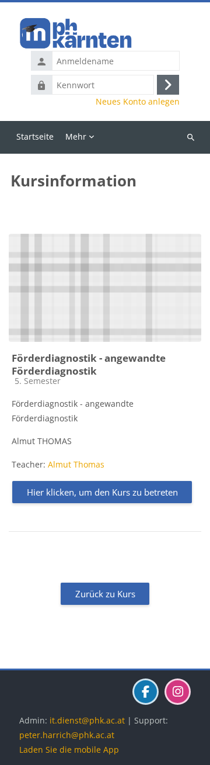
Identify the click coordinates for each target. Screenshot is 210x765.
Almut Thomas (76, 464)
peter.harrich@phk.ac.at (66, 734)
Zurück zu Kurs (105, 594)
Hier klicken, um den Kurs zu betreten (102, 492)
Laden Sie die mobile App (69, 749)
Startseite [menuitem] (35, 136)
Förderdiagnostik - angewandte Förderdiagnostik (89, 364)
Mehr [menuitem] (75, 136)
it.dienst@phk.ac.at (87, 720)
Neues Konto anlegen (138, 101)
